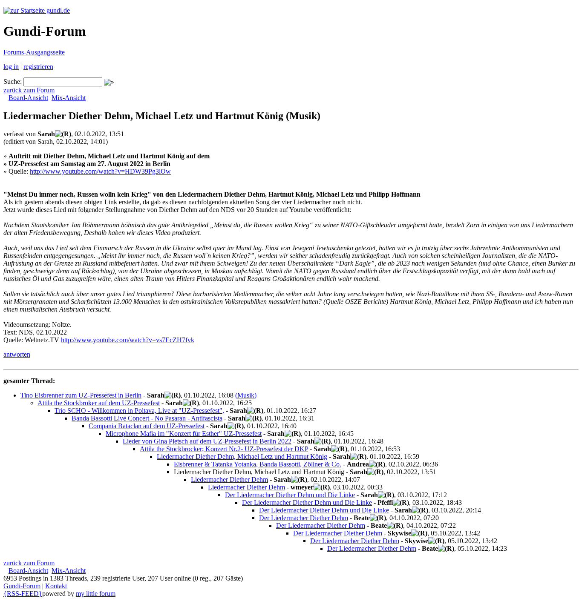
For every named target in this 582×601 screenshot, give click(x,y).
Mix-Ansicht (69, 97)
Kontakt (56, 586)
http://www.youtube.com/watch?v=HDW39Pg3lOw (100, 171)
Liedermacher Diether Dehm (229, 479)
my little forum (95, 593)
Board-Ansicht (28, 97)
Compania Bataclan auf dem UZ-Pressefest (147, 425)
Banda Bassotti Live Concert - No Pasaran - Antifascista (147, 418)
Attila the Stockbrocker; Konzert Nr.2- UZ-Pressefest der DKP (224, 448)
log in (11, 66)
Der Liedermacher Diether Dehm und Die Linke (290, 494)
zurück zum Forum (29, 90)
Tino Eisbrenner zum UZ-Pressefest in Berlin (80, 395)
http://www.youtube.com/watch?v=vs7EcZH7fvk (127, 339)
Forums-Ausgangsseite (34, 52)
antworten (16, 354)
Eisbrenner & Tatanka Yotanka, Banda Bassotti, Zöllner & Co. (257, 464)
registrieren (38, 66)
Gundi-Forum (21, 586)
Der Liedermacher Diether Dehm (303, 517)
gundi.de (57, 10)
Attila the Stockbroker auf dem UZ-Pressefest (98, 402)
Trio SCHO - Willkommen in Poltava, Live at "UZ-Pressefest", (139, 410)
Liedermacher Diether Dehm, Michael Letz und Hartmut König (242, 456)
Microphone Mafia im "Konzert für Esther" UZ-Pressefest (184, 433)
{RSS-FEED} (22, 593)
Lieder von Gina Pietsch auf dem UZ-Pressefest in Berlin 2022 (207, 441)
